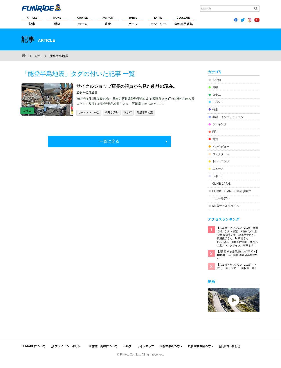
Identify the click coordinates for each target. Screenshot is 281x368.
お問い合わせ (231, 346)
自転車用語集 (183, 21)
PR (214, 131)
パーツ (133, 21)
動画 (57, 21)
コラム (216, 94)
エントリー (158, 21)
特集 (215, 109)
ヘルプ (127, 346)
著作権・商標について (103, 346)
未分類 (216, 80)
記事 (32, 21)
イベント (218, 102)
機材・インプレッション (228, 117)
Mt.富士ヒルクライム (225, 205)
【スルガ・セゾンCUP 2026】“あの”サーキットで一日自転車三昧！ (237, 266)
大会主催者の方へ (171, 346)
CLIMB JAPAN (221, 183)
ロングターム (220, 154)
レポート (218, 176)
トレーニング (220, 161)
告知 (215, 139)
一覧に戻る (109, 141)
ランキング (219, 124)
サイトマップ (145, 346)
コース (82, 21)
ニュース (218, 168)
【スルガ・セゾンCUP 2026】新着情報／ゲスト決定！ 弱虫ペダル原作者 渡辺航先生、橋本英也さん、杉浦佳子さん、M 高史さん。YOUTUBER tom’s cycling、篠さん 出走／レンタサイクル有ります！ (237, 236)
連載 (215, 87)
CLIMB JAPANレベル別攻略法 (231, 191)
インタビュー (220, 146)
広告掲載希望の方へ (201, 346)
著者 (108, 21)
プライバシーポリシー (69, 346)
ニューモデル (220, 198)
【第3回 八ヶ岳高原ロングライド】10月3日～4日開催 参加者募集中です (237, 255)
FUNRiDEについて (33, 346)
